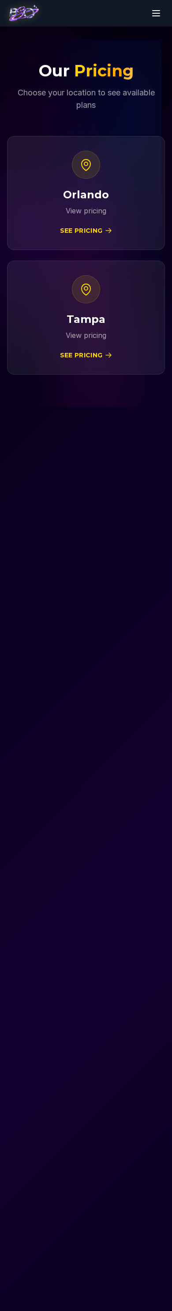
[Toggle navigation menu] (156, 13)
